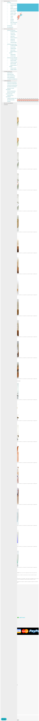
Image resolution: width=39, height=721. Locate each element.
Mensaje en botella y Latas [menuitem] (14, 5)
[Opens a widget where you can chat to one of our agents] (4, 719)
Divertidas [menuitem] (12, 19)
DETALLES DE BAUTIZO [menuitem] (12, 44)
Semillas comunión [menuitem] (13, 69)
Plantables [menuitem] (12, 20)
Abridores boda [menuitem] (12, 34)
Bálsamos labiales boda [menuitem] (14, 37)
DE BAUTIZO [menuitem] (9, 25)
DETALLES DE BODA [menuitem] (11, 30)
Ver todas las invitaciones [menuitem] (14, 3)
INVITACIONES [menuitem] (7, 1)
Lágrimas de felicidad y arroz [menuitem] (12, 98)
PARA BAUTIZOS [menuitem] (10, 74)
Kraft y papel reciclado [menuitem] (14, 22)
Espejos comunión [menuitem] (13, 60)
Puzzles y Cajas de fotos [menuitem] (14, 8)
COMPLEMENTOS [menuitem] (7, 80)
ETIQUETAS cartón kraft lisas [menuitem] (12, 85)
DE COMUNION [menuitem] (10, 27)
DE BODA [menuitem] (9, 2)
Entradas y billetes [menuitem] (13, 13)
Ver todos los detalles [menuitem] (13, 31)
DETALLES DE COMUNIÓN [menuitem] (12, 57)
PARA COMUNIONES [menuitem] (11, 75)
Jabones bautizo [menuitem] (13, 54)
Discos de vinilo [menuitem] (13, 11)
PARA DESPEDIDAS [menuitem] (11, 77)
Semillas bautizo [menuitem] (13, 55)
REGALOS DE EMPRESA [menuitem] (8, 103)
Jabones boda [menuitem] (12, 39)
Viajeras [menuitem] (11, 16)
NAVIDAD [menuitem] (6, 104)
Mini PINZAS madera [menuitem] (10, 99)
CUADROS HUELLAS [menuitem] (8, 71)
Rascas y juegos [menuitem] (13, 14)
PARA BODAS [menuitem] (9, 72)
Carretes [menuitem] (11, 6)
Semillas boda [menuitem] (12, 40)
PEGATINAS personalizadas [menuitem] (12, 86)
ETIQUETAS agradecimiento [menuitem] (12, 83)
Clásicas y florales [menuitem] (13, 23)
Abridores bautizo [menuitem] (13, 48)
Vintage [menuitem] (11, 17)
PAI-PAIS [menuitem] (9, 101)
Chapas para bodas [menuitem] (13, 42)
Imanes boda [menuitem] (12, 36)
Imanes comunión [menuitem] (13, 63)
